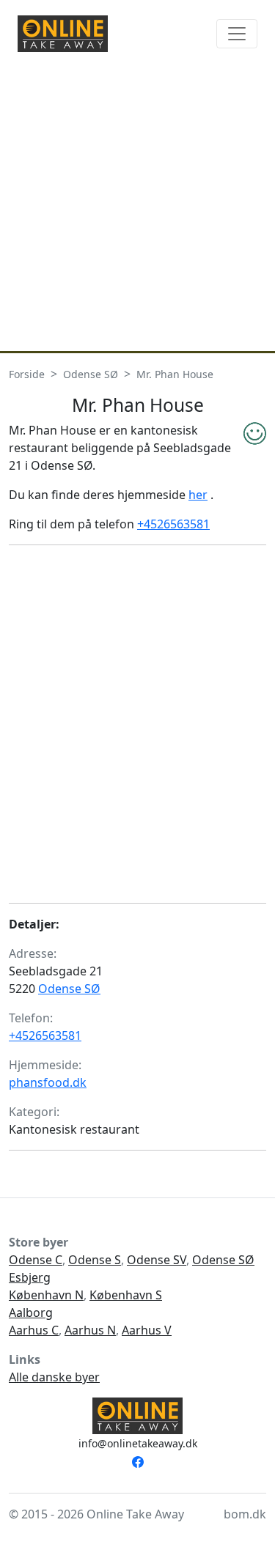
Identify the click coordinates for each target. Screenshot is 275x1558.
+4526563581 (173, 524)
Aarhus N (90, 1330)
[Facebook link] (138, 1460)
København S (125, 1295)
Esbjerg (30, 1277)
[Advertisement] (137, 206)
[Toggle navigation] (236, 33)
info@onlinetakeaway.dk (137, 1443)
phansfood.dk (48, 1082)
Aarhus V (147, 1330)
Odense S (94, 1260)
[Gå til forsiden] (63, 34)
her (198, 495)
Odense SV (156, 1260)
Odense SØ (69, 989)
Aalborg (31, 1312)
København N (46, 1295)
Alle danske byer (54, 1377)
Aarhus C (34, 1330)
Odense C (35, 1260)
